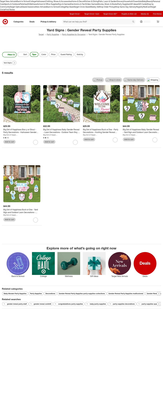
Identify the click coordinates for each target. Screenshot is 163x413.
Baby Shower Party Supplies (15, 293)
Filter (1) (11, 54)
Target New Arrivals (8, 1)
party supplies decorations (124, 304)
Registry (139, 7)
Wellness (33, 4)
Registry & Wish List (129, 14)
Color (43, 54)
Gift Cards (142, 4)
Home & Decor (77, 1)
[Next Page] (159, 55)
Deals (24, 7)
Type (34, 54)
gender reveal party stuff (17, 304)
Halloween (40, 1)
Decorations (50, 293)
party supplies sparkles (151, 304)
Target (41, 34)
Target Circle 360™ (110, 14)
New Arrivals (41, 7)
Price (53, 54)
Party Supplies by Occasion (74, 34)
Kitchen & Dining (91, 1)
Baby (144, 1)
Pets (22, 4)
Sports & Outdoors (12, 4)
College (32, 1)
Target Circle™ (75, 14)
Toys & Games (64, 4)
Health (26, 4)
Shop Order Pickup (107, 7)
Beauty (150, 1)
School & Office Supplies (47, 4)
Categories (18, 21)
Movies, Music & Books (107, 4)
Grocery (120, 1)
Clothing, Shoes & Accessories (58, 1)
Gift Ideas (134, 4)
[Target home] (5, 22)
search (133, 22)
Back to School (22, 1)
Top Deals (70, 7)
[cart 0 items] (158, 21)
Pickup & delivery (48, 21)
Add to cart (9, 142)
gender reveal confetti (42, 304)
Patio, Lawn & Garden (107, 1)
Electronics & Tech (78, 4)
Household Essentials (133, 1)
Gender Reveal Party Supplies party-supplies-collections (82, 293)
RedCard (147, 7)
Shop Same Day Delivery (125, 7)
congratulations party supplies (70, 304)
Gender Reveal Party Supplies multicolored (125, 293)
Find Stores (10, 9)
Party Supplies (123, 4)
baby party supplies (98, 304)
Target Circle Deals (82, 7)
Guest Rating (66, 54)
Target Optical (16, 7)
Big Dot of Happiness (10, 135)
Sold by (80, 54)
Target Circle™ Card (91, 14)
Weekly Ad (94, 7)
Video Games (91, 4)
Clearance (31, 7)
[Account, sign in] (146, 21)
